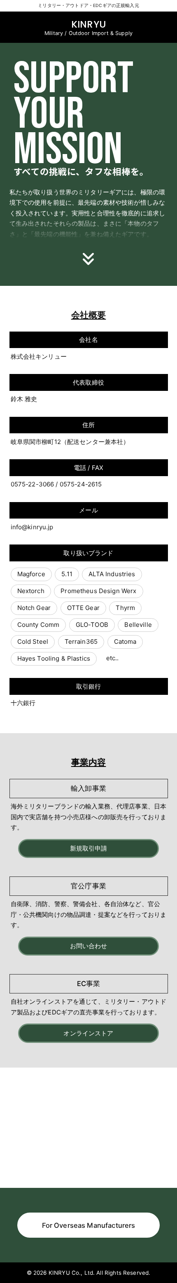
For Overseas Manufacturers (88, 1225)
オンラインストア (88, 1033)
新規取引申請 (88, 848)
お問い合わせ (88, 946)
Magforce (31, 574)
